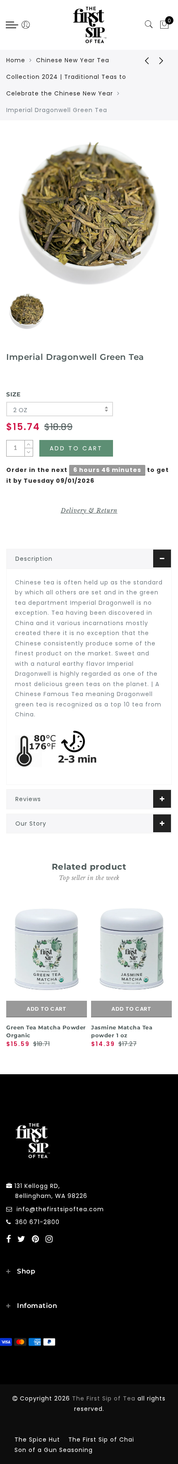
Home (15, 60)
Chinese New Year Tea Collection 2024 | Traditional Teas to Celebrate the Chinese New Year (66, 77)
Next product (161, 60)
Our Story (30, 823)
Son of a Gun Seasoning (53, 1450)
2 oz (20, 410)
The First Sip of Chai (101, 1439)
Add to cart (46, 1009)
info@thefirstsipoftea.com (60, 1209)
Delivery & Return (89, 510)
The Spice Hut (37, 1439)
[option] (89, 213)
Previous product (140, 60)
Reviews (28, 799)
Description (34, 559)
